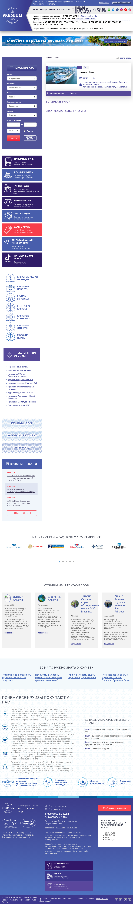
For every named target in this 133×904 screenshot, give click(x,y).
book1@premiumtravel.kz (85, 18)
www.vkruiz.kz (102, 899)
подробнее (9, 633)
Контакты (51, 4)
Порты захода (22, 447)
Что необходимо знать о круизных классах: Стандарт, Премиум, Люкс (116, 677)
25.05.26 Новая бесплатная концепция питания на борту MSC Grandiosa (19, 503)
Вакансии (60, 828)
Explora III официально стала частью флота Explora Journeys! (21, 490)
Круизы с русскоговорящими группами (21, 388)
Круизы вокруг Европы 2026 (20, 392)
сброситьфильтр (30, 138)
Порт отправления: (14, 102)
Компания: (11, 84)
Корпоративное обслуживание (59, 2)
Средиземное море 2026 (19, 405)
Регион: (10, 74)
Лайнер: (10, 93)
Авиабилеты (38, 4)
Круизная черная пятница (19, 370)
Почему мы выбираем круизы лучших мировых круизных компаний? (48, 677)
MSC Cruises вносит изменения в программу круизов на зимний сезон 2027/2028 (21, 478)
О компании (38, 2)
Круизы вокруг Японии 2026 (20, 380)
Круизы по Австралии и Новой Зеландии (21, 397)
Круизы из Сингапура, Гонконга (22, 402)
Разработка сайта (10, 900)
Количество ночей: (14, 120)
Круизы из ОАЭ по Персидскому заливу (17, 375)
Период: (10, 111)
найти (14, 138)
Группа (30, 131)
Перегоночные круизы (18, 367)
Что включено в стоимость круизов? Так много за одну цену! (16, 677)
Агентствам (104, 3)
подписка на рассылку (121, 3)
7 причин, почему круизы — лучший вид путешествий (83, 676)
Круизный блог (22, 423)
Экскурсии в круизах (22, 435)
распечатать (125, 58)
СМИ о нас (72, 828)
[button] (59, 561)
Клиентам (80, 2)
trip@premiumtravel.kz (87, 16)
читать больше (21, 513)
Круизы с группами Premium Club (22, 383)
